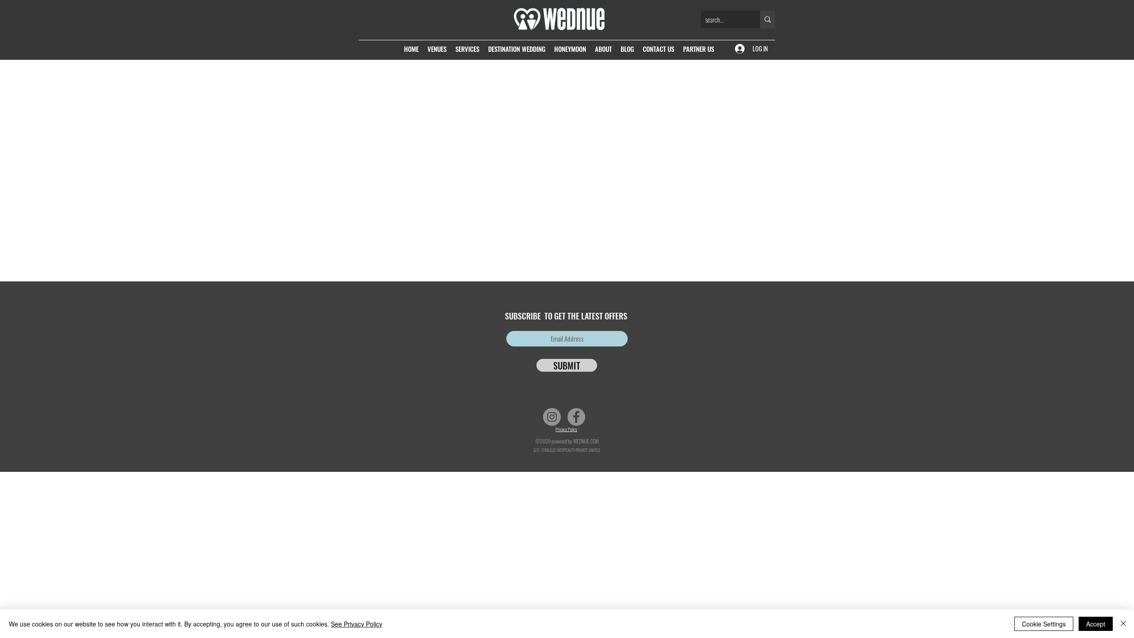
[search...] (767, 19)
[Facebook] (576, 417)
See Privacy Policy (356, 623)
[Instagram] (552, 417)
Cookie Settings (1044, 623)
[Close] (1123, 624)
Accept (1095, 623)
